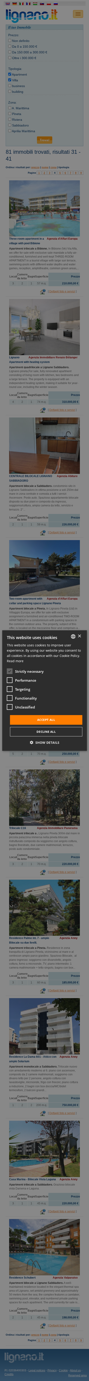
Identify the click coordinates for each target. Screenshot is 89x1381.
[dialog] (44, 690)
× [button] (79, 636)
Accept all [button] (46, 720)
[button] (44, 742)
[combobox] (73, 636)
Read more (15, 661)
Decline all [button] (46, 732)
